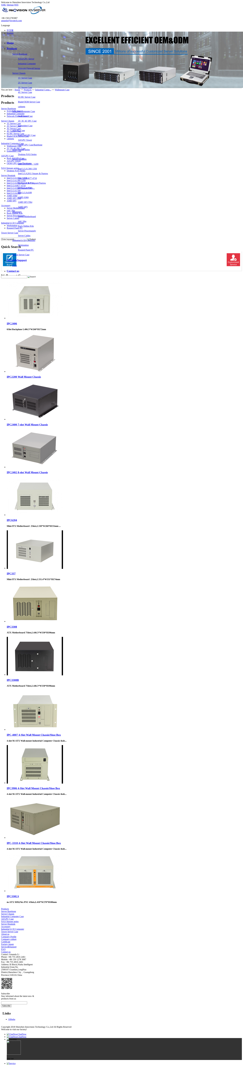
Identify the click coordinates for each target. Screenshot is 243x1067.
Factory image (7, 944)
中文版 (10, 30)
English (10, 33)
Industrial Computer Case (23, 111)
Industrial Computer (27, 63)
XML (3, 5)
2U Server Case (25, 83)
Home (10, 42)
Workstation (23, 245)
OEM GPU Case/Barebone (30, 145)
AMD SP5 (23, 207)
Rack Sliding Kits (26, 226)
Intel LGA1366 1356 (27, 169)
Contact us (13, 271)
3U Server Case (25, 87)
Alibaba (11, 1019)
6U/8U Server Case (26, 97)
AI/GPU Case (18, 130)
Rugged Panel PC (26, 250)
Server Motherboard (27, 216)
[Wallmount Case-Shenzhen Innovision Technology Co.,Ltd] (23, 13)
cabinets (21, 106)
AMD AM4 (23, 197)
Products (12, 48)
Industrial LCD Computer (23, 240)
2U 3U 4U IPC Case (27, 121)
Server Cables (24, 235)
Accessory (17, 212)
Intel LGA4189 (25, 192)
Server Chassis (18, 73)
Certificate (5, 942)
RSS (16, 5)
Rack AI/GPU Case (27, 135)
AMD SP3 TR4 (25, 202)
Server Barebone (19, 54)
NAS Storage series (21, 149)
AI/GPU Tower (25, 140)
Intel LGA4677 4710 (27, 178)
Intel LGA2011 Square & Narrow (33, 173)
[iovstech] (3, 991)
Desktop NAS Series (27, 154)
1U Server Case (25, 78)
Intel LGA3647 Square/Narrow (32, 183)
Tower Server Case (20, 255)
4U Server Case (25, 92)
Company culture (8, 939)
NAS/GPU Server (26, 59)
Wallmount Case (25, 116)
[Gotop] (11, 1063)
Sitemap (10, 5)
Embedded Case (25, 126)
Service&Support (17, 260)
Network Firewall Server (29, 68)
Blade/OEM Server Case (29, 102)
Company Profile (8, 936)
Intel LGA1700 (25, 188)
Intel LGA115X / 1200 (28, 164)
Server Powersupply (27, 231)
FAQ (14, 265)
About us (5, 934)
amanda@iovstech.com (11, 20)
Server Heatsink (19, 159)
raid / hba (22, 221)
